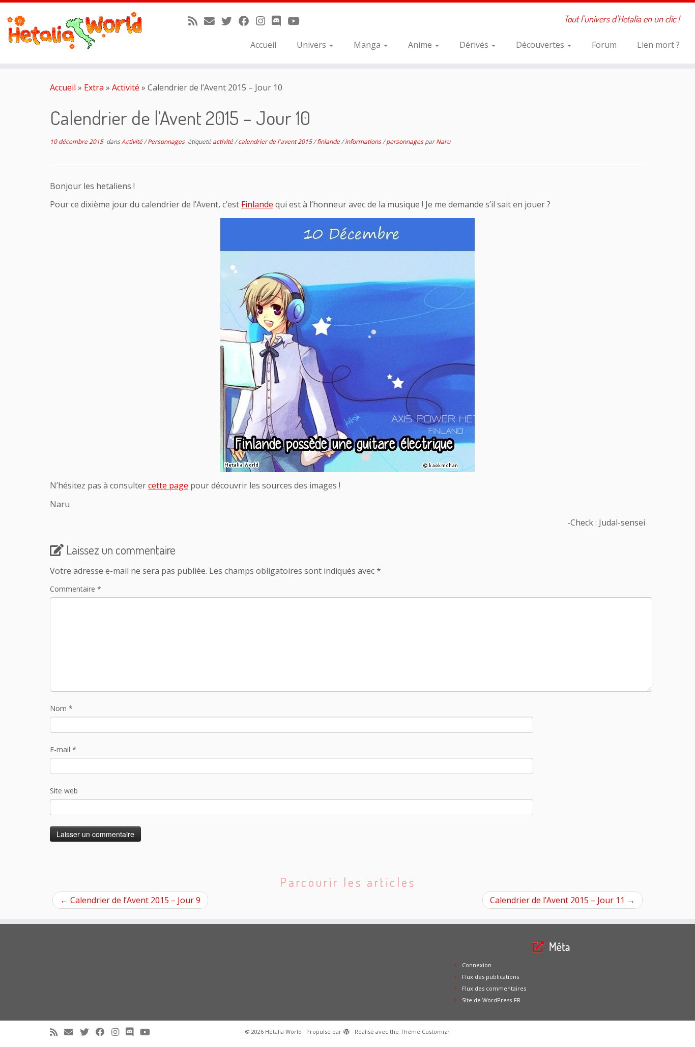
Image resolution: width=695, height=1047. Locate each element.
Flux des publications (490, 976)
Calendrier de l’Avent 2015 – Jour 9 (130, 900)
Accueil (263, 44)
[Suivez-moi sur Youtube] (296, 21)
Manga (368, 44)
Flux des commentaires (494, 988)
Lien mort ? (658, 44)
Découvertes (541, 44)
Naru (443, 141)
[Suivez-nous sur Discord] (279, 21)
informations (364, 141)
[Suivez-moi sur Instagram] (264, 21)
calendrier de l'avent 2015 (275, 141)
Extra (94, 87)
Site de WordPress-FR (491, 1000)
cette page (168, 485)
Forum (604, 44)
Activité (125, 87)
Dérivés (474, 44)
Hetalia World (283, 1031)
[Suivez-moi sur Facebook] (247, 21)
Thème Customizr (425, 1031)
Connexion (476, 965)
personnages (405, 141)
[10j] (347, 345)
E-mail (63, 749)
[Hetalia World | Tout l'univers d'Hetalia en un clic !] (80, 33)
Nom (61, 708)
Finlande (257, 204)
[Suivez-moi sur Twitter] (230, 21)
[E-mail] (212, 21)
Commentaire (75, 589)
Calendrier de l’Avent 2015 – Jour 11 (562, 900)
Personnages (167, 141)
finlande (329, 141)
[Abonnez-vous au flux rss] (196, 21)
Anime (421, 44)
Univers (312, 44)
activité (224, 141)
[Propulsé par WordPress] (346, 1029)
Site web (64, 790)
